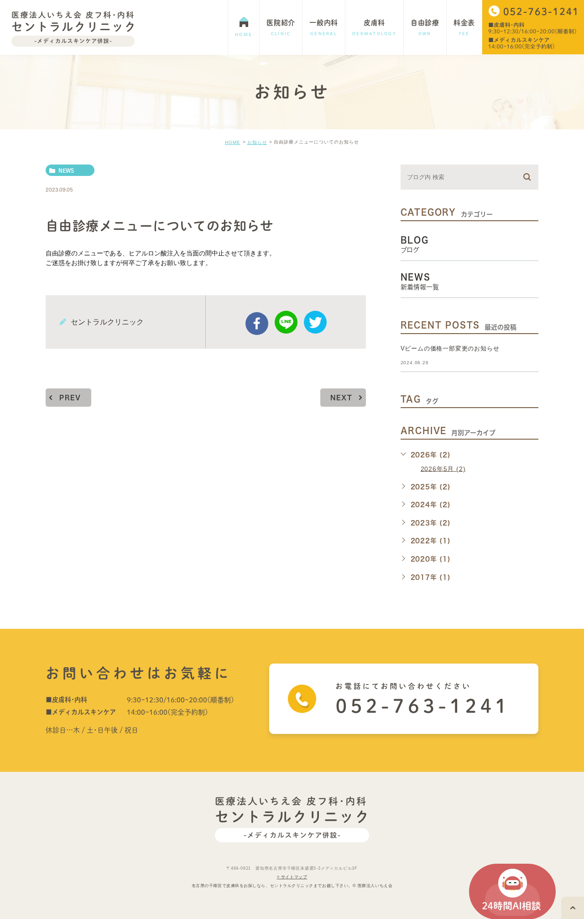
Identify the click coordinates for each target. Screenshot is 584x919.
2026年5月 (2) (443, 468)
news (66, 170)
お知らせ (257, 142)
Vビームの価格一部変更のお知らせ (450, 348)
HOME (232, 142)
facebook (256, 323)
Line (286, 322)
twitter (315, 322)
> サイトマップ (292, 877)
